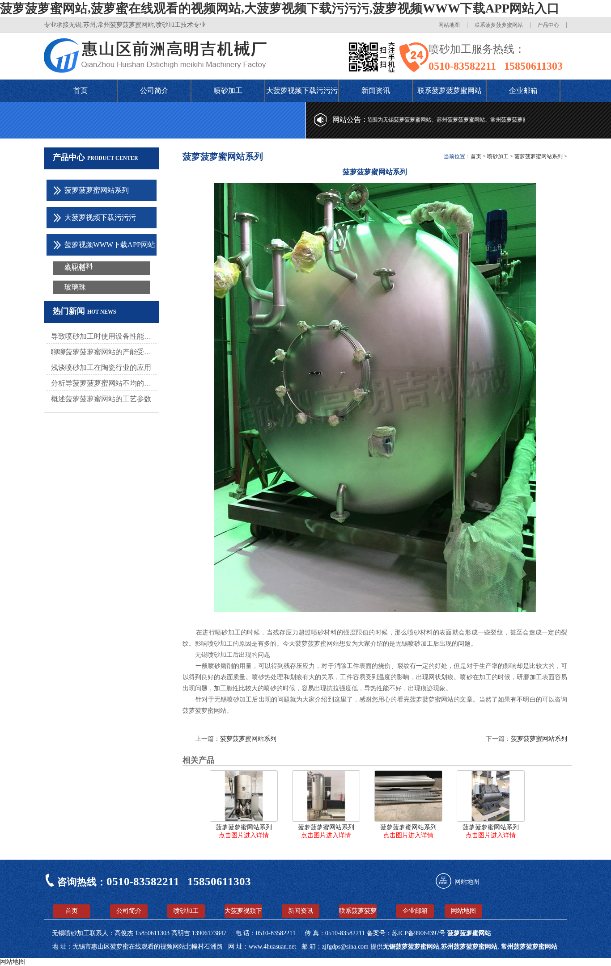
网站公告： (350, 119)
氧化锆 (75, 268)
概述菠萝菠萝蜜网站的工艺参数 (101, 399)
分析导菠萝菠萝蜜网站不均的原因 (104, 383)
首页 (80, 90)
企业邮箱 (523, 90)
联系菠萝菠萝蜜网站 (499, 25)
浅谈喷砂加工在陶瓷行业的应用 (101, 367)
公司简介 (154, 90)
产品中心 (548, 25)
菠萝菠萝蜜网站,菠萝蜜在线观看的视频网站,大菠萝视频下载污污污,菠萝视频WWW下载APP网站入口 (280, 8)
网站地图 (449, 25)
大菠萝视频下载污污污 (302, 90)
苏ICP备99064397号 (419, 933)
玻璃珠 (75, 287)
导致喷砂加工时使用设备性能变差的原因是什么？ (104, 336)
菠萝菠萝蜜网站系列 (538, 156)
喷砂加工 (228, 90)
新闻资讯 (375, 90)
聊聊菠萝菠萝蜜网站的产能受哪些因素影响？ (104, 352)
